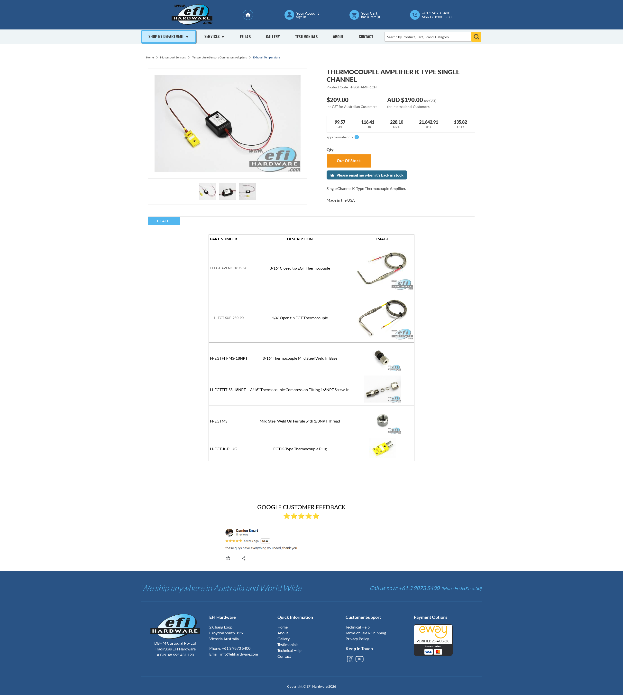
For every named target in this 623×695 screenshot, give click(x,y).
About (338, 37)
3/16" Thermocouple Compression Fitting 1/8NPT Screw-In (299, 389)
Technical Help (289, 650)
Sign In (301, 17)
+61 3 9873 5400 (436, 13)
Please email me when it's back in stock (370, 175)
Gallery (273, 37)
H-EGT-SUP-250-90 (229, 318)
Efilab (245, 37)
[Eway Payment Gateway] (433, 654)
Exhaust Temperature (266, 57)
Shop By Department (166, 37)
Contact (366, 37)
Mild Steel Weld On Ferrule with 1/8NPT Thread (300, 421)
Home (150, 57)
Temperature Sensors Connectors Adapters (219, 57)
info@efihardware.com (239, 654)
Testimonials (306, 37)
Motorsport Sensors (173, 57)
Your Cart (369, 13)
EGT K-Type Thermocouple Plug (300, 448)
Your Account (307, 13)
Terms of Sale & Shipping (366, 632)
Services (212, 37)
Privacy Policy (357, 638)
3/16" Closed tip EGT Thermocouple (300, 268)
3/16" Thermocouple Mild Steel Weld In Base (300, 358)
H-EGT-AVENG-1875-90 (228, 268)
